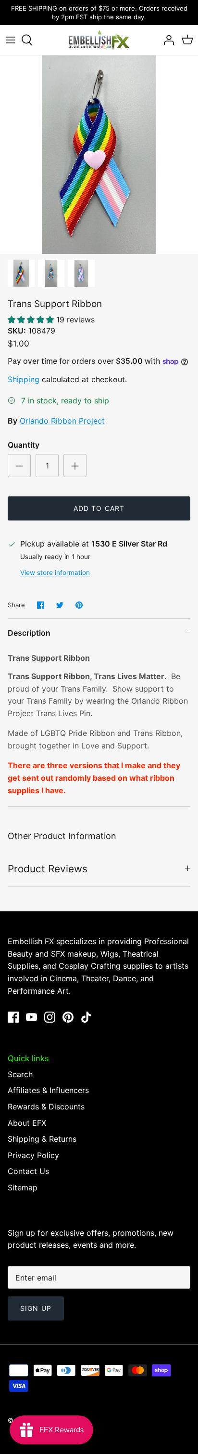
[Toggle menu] (10, 40)
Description (29, 633)
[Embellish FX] (99, 40)
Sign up (35, 1308)
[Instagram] (49, 1017)
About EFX (27, 1123)
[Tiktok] (86, 1017)
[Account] (166, 40)
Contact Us (28, 1171)
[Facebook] (13, 1017)
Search (20, 1074)
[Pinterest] (68, 1017)
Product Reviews (47, 869)
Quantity (23, 445)
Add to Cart (99, 508)
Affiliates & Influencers (48, 1090)
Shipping (23, 379)
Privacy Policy (33, 1155)
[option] (99, 154)
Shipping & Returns (42, 1139)
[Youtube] (31, 1017)
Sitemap (22, 1187)
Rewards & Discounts (46, 1106)
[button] (32, 319)
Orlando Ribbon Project (62, 421)
